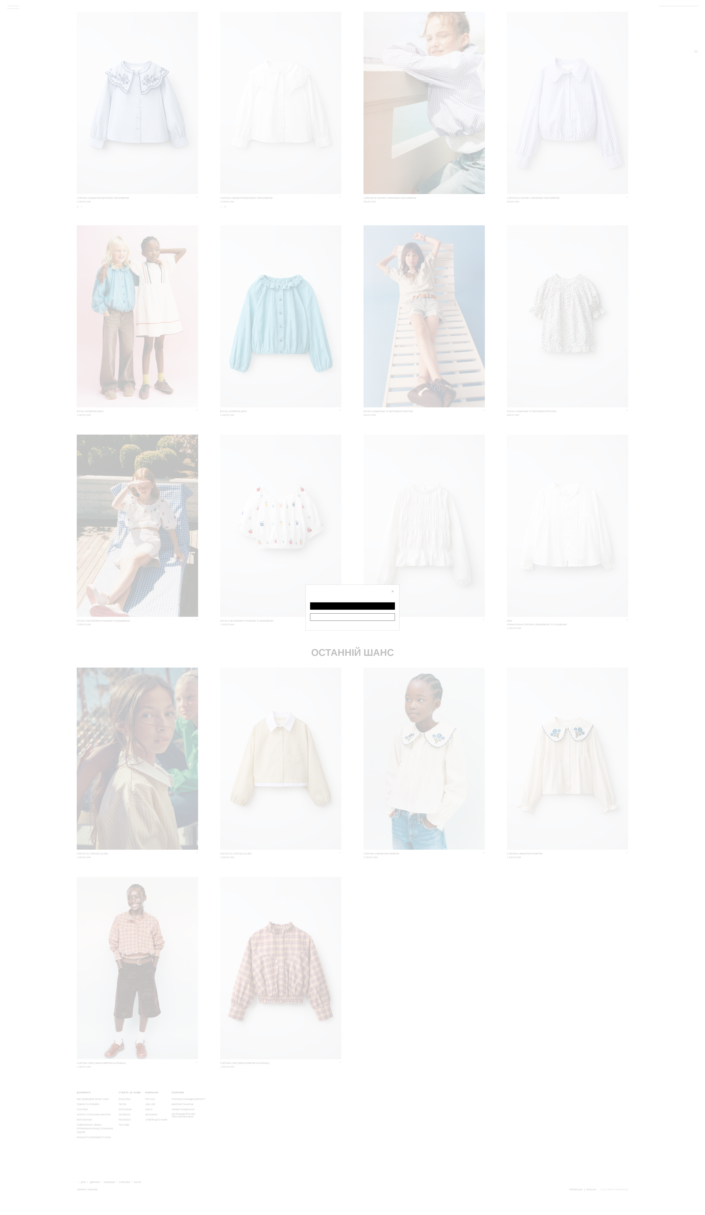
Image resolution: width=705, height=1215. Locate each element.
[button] (352, 606)
